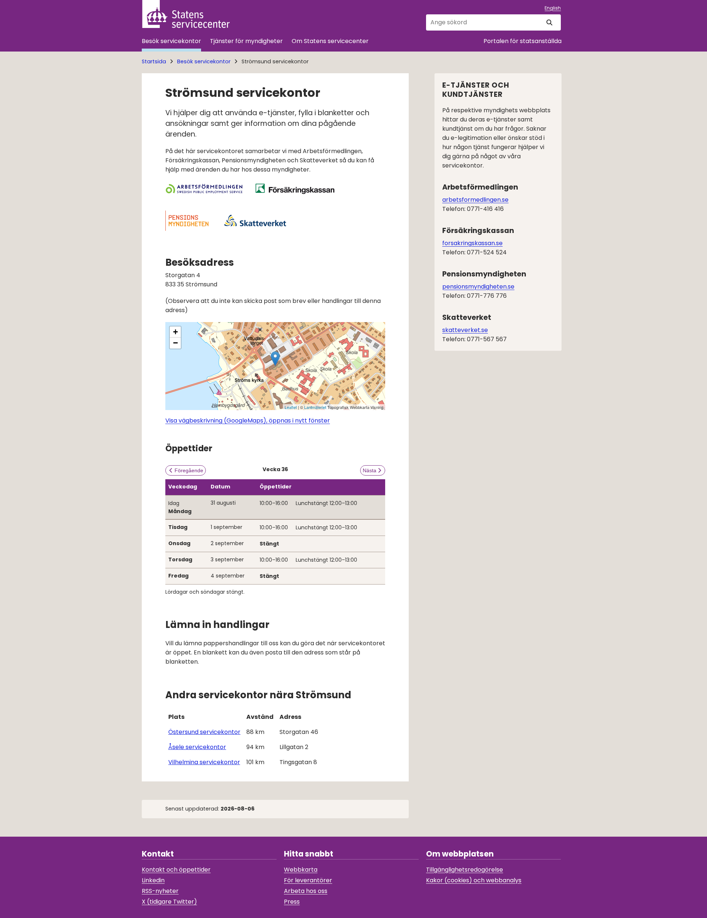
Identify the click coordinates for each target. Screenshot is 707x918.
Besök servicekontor (171, 41)
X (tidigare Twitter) (169, 901)
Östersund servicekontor (204, 732)
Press (292, 901)
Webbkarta (300, 869)
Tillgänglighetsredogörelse (464, 869)
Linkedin (153, 880)
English (553, 8)
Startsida (154, 61)
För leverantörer (308, 880)
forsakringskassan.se (472, 243)
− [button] (175, 342)
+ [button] (175, 331)
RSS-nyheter (160, 891)
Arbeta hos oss (305, 891)
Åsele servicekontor (197, 747)
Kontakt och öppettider (176, 869)
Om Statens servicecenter (330, 41)
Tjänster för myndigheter (246, 41)
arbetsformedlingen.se (475, 199)
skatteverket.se (465, 330)
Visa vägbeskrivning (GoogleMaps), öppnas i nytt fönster (247, 420)
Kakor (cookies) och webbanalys (473, 880)
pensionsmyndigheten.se (478, 286)
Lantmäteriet (315, 407)
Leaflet (291, 407)
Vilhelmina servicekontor (204, 762)
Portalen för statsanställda (522, 41)
